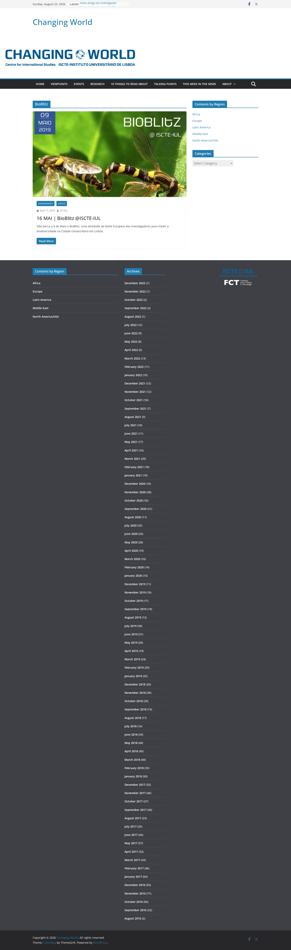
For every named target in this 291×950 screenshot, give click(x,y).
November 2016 (135, 893)
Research (97, 84)
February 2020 (134, 567)
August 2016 (133, 918)
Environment (45, 203)
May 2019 (131, 642)
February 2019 (134, 667)
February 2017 (134, 868)
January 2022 (133, 375)
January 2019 (133, 676)
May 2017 (131, 843)
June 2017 (131, 835)
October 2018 (134, 701)
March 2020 (132, 559)
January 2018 (133, 776)
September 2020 (135, 509)
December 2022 (135, 283)
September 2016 (135, 910)
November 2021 (135, 392)
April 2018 (131, 751)
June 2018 (131, 734)
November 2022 (135, 291)
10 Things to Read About (129, 84)
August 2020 (133, 517)
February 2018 (134, 768)
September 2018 (135, 709)
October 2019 (134, 601)
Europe (197, 121)
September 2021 (135, 408)
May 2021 (131, 442)
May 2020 (131, 542)
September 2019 (135, 609)
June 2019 (131, 634)
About (227, 84)
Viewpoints (59, 84)
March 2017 (132, 860)
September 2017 (135, 810)
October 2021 (134, 400)
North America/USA (205, 140)
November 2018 (135, 693)
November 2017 (135, 793)
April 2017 (131, 851)
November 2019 (135, 592)
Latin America (201, 127)
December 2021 (135, 383)
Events (79, 84)
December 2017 (135, 785)
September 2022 (135, 308)
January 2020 (133, 575)
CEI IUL (64, 210)
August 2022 (133, 316)
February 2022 (134, 367)
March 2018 (132, 760)
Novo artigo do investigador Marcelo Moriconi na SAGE (98, 6)
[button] (234, 84)
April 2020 (131, 550)
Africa (196, 114)
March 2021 (132, 459)
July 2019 (131, 626)
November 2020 (135, 492)
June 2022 (131, 333)
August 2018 (133, 718)
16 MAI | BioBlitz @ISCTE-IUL (69, 218)
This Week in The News (199, 84)
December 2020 (135, 484)
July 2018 (131, 726)
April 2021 (131, 450)
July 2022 (131, 325)
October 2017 (134, 801)
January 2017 (133, 876)
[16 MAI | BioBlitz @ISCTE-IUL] (109, 154)
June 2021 (131, 433)
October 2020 (134, 500)
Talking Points (165, 84)
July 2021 (131, 425)
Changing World (62, 21)
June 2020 (131, 534)
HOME (40, 84)
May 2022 (131, 341)
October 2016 (134, 902)
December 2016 (135, 885)
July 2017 (131, 826)
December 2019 (135, 584)
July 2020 (131, 525)
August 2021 (133, 417)
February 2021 (134, 467)
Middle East (200, 134)
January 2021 (133, 475)
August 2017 (133, 818)
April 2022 (131, 350)
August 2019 (133, 617)
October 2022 (134, 300)
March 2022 (132, 358)
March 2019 (132, 659)
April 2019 (131, 651)
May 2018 (131, 743)
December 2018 (135, 684)
